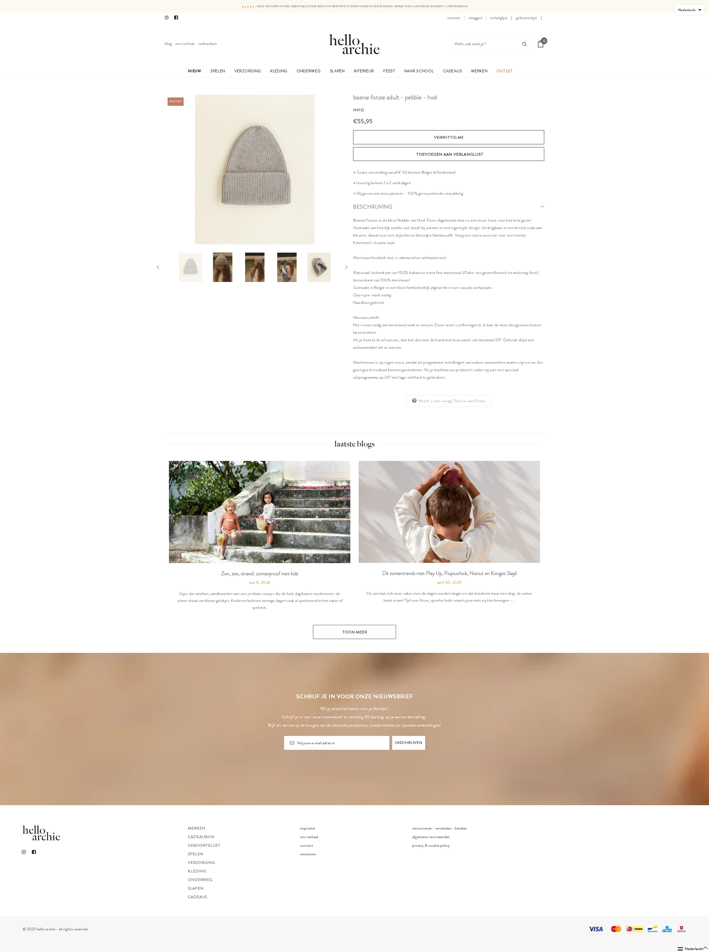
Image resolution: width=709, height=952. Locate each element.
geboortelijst (526, 18)
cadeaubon (207, 43)
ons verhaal (184, 43)
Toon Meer (354, 632)
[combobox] (484, 44)
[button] (693, 949)
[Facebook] (177, 18)
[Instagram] (168, 18)
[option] (255, 169)
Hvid (358, 110)
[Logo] (354, 44)
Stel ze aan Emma (469, 401)
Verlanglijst (498, 18)
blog (168, 43)
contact (453, 18)
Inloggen (475, 18)
